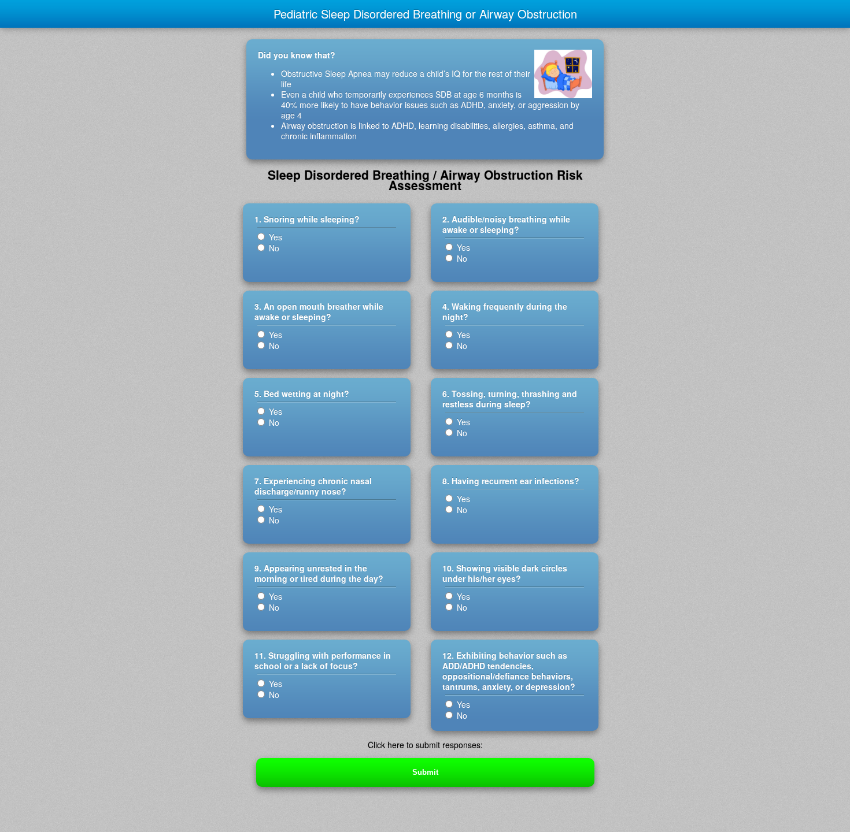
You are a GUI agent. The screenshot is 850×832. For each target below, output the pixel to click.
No (273, 248)
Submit (425, 772)
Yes (274, 237)
